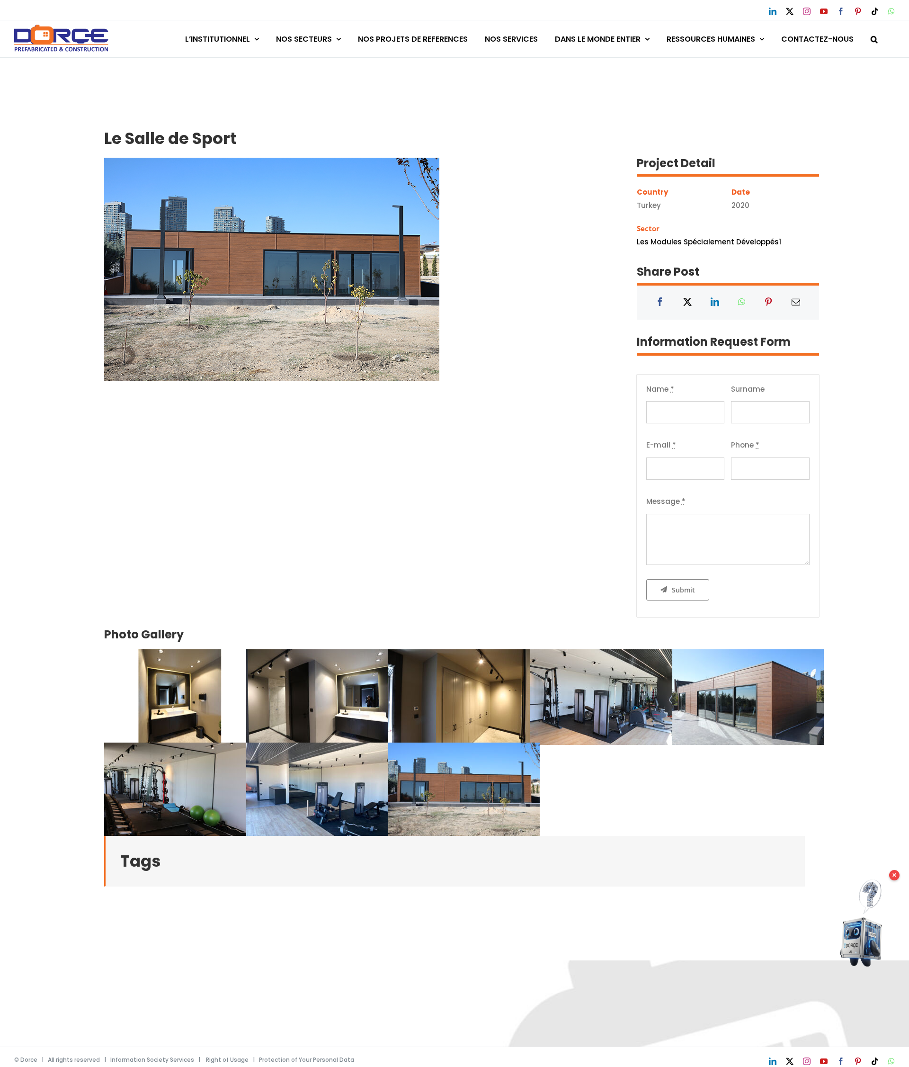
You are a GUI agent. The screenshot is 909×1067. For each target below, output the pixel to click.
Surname (748, 389)
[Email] (796, 302)
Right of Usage (227, 1060)
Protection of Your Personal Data (306, 1060)
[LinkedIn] (715, 302)
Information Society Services (152, 1060)
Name (660, 389)
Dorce (28, 1060)
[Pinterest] (768, 302)
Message (666, 501)
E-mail (661, 445)
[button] (874, 37)
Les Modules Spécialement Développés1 (709, 242)
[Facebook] (660, 302)
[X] (687, 302)
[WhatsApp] (741, 302)
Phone (745, 445)
